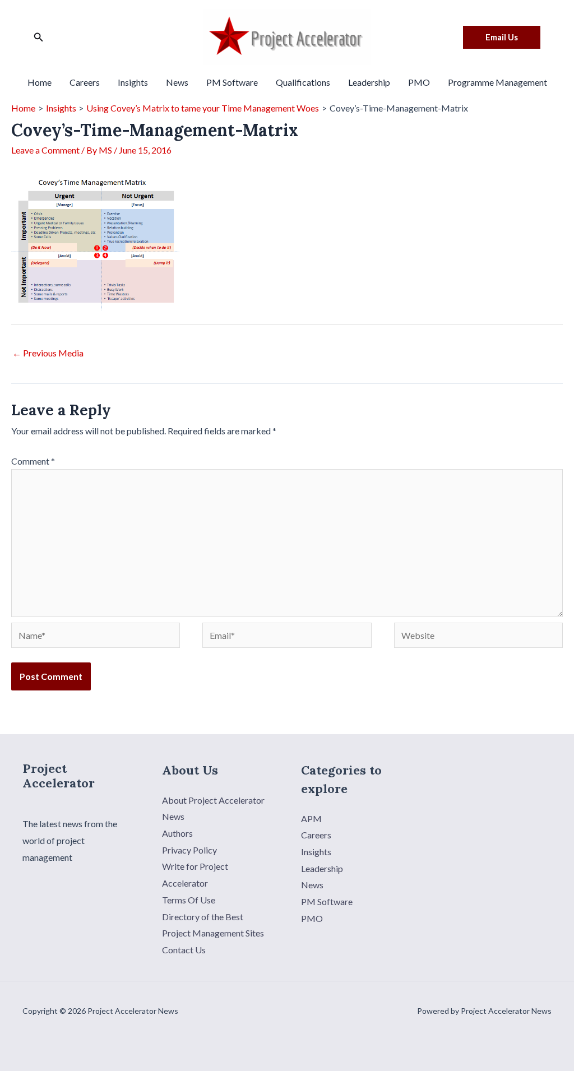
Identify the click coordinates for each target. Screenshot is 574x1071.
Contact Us (184, 949)
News (177, 82)
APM (311, 818)
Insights (133, 82)
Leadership (369, 82)
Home (39, 82)
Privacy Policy (189, 850)
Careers (85, 82)
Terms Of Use (188, 899)
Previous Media (48, 352)
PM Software (232, 82)
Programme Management (497, 82)
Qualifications (303, 82)
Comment (33, 461)
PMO (419, 82)
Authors (177, 833)
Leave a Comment (45, 150)
